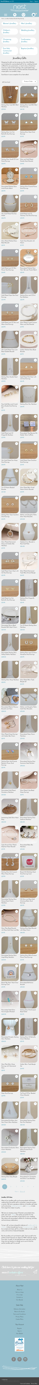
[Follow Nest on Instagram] (25, 1359)
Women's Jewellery (9, 23)
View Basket (19, 1333)
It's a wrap (19, 1295)
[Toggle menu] (5, 15)
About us (19, 1289)
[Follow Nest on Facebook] (14, 1359)
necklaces (14, 1206)
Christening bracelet (28, 1227)
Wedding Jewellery (27, 30)
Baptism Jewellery (27, 48)
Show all (22, 1191)
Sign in (31, 1)
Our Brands (19, 1300)
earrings (28, 1206)
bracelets (19, 1206)
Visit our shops (20, 1292)
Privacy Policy (19, 1316)
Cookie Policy (19, 1319)
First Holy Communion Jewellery (7, 51)
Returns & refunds (19, 1311)
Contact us (19, 1297)
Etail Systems (16, 1381)
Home (2, 18)
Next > (17, 1191)
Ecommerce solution (8, 1381)
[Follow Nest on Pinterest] (19, 1359)
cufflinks (13, 1215)
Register (36, 1)
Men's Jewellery (26, 23)
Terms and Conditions (19, 1314)
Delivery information (19, 1309)
